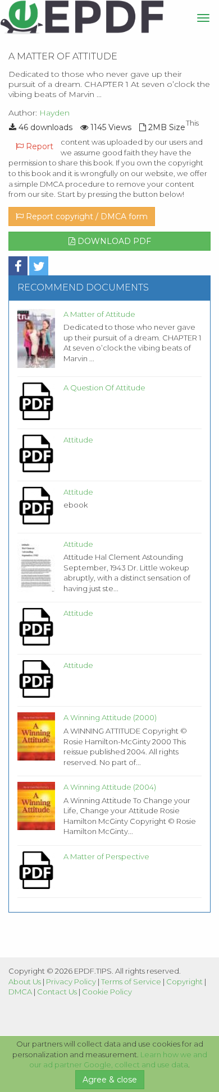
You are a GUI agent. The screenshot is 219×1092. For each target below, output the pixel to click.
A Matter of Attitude (99, 314)
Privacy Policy (71, 981)
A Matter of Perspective (106, 856)
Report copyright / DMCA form (86, 216)
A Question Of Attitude (104, 387)
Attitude (78, 439)
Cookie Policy (107, 991)
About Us (24, 981)
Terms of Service (131, 981)
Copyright (184, 981)
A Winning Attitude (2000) (110, 717)
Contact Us (57, 991)
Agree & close (110, 1080)
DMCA (20, 991)
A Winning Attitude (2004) (109, 786)
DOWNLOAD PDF (113, 241)
